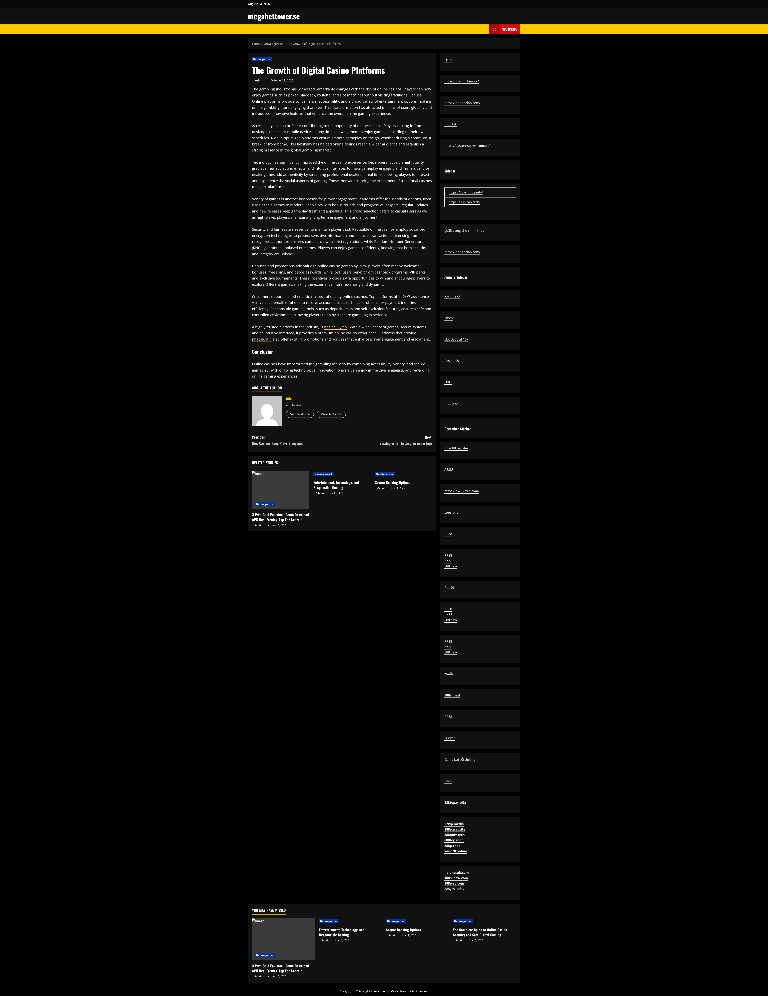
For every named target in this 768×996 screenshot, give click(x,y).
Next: (406, 440)
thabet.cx (451, 403)
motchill (450, 124)
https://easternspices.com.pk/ (467, 145)
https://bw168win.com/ (461, 491)
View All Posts (331, 414)
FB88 (448, 382)
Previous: (277, 440)
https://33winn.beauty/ (461, 81)
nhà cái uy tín (335, 327)
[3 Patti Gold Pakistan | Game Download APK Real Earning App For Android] (280, 490)
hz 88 (448, 561)
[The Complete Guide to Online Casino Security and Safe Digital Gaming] (484, 921)
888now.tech (454, 835)
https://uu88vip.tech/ (464, 202)
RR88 (448, 534)
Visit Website (300, 414)
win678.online (455, 851)
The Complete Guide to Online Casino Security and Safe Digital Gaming (480, 932)
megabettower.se (274, 16)
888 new (450, 566)
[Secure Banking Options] (403, 474)
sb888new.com (456, 878)
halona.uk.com (456, 872)
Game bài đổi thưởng (459, 759)
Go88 (448, 781)
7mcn (448, 318)
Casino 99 (451, 361)
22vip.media (454, 824)
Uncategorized (262, 59)
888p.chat (452, 846)
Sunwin (449, 738)
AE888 (449, 469)
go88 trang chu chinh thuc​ (464, 230)
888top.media (455, 802)
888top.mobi (454, 840)
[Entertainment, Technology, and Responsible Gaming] (342, 474)
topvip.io (451, 512)
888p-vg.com (454, 883)
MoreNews (398, 991)
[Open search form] (485, 29)
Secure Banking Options (392, 482)
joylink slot (452, 296)
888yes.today (454, 889)
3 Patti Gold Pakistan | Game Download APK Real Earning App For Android (280, 517)
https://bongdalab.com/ (462, 103)
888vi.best (452, 695)
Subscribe (509, 29)
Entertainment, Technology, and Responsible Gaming (336, 485)
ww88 (448, 673)
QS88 (448, 60)
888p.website (454, 829)
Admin (259, 80)
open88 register (456, 448)
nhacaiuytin (262, 339)
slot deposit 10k (456, 339)
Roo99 (449, 587)
